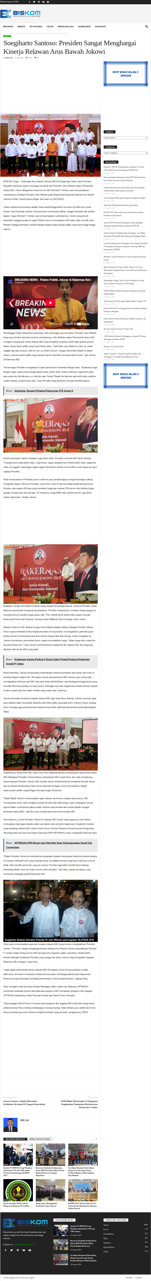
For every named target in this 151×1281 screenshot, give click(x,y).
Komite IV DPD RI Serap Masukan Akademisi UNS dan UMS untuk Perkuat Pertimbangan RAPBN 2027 (124, 168)
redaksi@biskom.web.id (24, 1244)
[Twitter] (34, 2)
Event (106, 1229)
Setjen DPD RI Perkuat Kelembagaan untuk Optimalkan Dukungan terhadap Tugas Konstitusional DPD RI (123, 224)
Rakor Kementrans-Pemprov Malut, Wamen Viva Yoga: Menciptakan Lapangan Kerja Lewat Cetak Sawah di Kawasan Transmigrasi (125, 270)
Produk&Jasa (66, 27)
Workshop (84, 27)
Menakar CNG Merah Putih (113, 347)
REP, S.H (9, 58)
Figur (50, 27)
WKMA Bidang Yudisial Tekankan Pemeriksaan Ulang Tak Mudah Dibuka (124, 292)
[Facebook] (29, 2)
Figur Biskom (109, 1247)
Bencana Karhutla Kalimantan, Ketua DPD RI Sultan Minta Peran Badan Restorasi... (83, 1243)
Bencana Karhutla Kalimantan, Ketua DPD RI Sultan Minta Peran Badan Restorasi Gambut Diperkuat (124, 178)
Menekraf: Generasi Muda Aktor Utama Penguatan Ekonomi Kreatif (125, 258)
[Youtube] (48, 2)
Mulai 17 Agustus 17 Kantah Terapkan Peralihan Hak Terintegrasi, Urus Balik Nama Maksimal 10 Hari (122, 355)
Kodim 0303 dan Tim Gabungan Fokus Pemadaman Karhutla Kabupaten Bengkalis (125, 310)
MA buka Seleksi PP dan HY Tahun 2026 (118, 329)
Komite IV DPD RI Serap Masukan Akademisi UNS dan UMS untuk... (82, 1229)
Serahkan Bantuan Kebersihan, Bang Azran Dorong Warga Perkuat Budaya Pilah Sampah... (83, 1258)
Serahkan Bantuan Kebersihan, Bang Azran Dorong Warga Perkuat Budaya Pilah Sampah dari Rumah (124, 189)
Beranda (8, 27)
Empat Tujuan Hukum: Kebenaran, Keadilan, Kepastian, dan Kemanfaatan (125, 320)
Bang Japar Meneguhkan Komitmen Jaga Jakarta (121, 205)
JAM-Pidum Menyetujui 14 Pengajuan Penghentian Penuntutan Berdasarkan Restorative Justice (79, 1104)
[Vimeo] (39, 2)
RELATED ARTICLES (15, 1139)
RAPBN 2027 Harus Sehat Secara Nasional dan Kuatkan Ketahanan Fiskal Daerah (82, 1206)
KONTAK (138, 1278)
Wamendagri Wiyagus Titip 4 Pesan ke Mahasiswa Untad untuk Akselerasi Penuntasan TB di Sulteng (124, 282)
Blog (105, 1238)
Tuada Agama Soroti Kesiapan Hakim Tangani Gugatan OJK (125, 301)
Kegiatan (100, 27)
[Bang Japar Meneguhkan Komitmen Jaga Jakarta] (50, 1190)
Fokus (106, 1251)
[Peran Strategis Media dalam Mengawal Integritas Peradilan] (18, 1190)
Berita (21, 27)
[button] (146, 26)
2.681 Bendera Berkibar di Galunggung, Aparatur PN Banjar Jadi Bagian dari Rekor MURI (125, 337)
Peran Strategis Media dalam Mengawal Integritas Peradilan (124, 198)
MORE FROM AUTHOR (39, 1139)
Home (5, 33)
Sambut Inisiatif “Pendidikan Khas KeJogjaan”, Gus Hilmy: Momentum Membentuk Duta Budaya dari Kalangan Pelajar (125, 234)
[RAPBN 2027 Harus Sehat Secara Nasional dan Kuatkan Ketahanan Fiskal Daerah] (83, 1190)
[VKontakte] (43, 2)
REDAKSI (129, 1278)
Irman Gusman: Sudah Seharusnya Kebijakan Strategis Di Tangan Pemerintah (24, 1102)
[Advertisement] (50, 83)
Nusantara (36, 27)
